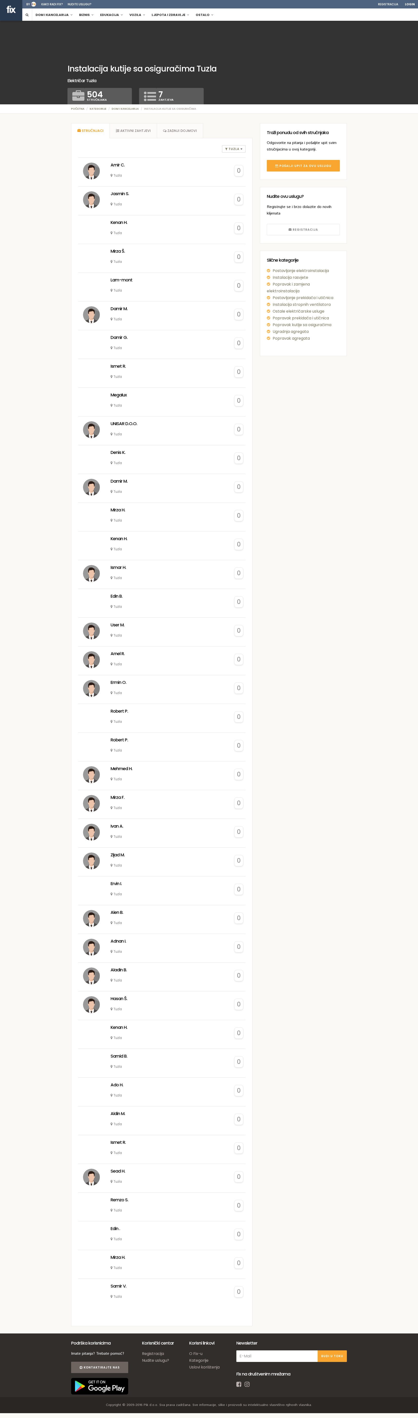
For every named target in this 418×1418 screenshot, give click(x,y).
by (28, 4)
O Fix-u (195, 1353)
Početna (77, 109)
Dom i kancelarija (125, 109)
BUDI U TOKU (332, 1356)
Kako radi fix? (52, 4)
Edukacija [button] (110, 15)
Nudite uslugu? (79, 4)
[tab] (90, 130)
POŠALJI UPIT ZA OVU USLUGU (304, 166)
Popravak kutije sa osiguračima (302, 325)
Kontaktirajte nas (101, 1367)
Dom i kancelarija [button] (52, 15)
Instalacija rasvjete (290, 277)
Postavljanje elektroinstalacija (301, 270)
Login (410, 4)
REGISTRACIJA (305, 230)
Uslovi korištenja (204, 1367)
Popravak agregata (291, 338)
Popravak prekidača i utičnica (301, 318)
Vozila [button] (135, 15)
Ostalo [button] (203, 15)
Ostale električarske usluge (298, 311)
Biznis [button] (84, 15)
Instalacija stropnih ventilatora (302, 304)
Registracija (388, 4)
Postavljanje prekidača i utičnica (303, 298)
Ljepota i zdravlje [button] (169, 15)
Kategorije (98, 109)
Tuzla (234, 149)
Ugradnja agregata (291, 331)
